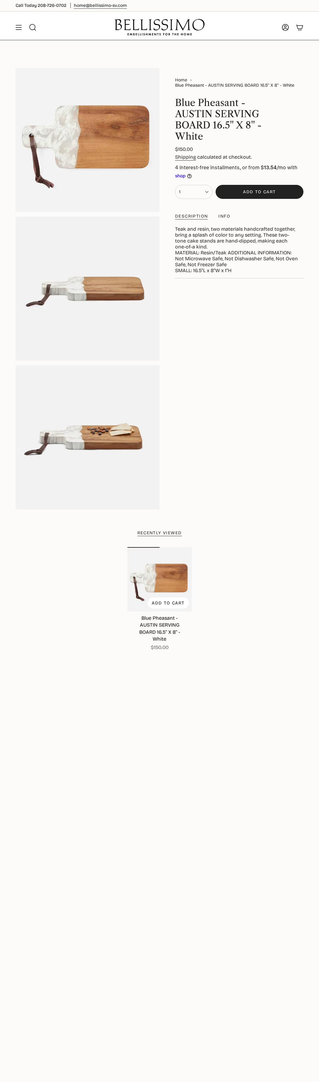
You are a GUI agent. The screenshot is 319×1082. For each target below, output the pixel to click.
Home (181, 80)
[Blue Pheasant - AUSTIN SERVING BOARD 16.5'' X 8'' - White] (159, 579)
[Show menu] (18, 27)
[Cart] (300, 27)
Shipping (185, 157)
